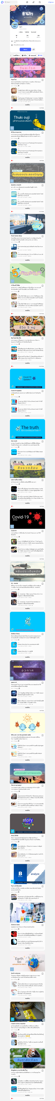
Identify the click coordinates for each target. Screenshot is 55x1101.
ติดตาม (25, 49)
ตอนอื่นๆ (27, 105)
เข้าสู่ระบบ (51, 2)
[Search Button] (6, 2)
